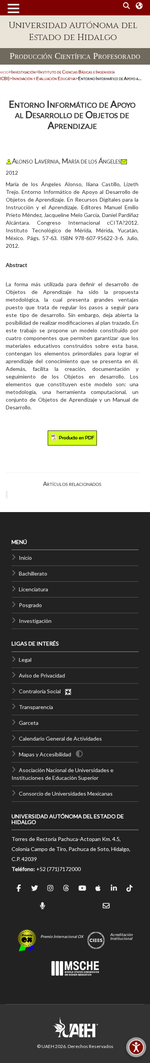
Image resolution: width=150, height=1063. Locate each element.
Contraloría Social (41, 691)
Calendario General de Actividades (60, 738)
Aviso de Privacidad (42, 675)
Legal (25, 659)
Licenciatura (33, 589)
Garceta (28, 722)
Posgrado (30, 605)
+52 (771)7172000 (58, 869)
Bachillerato (33, 573)
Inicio (25, 557)
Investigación (35, 620)
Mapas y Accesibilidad (45, 754)
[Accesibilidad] (136, 1047)
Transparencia (36, 707)
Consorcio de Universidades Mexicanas (66, 793)
